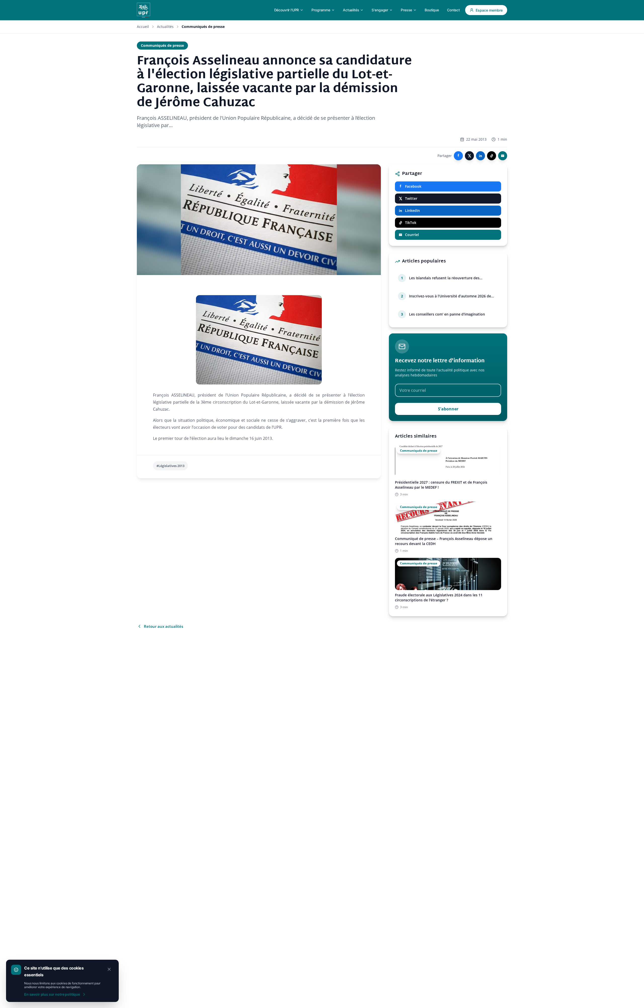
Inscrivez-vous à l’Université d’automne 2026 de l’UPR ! (450, 296)
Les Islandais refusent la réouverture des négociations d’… (444, 278)
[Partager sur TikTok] (491, 155)
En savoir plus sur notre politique (52, 994)
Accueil (143, 26)
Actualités (165, 26)
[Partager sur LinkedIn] (480, 155)
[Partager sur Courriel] (502, 155)
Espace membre (489, 10)
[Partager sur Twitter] (469, 155)
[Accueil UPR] (143, 10)
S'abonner (448, 409)
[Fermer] (109, 969)
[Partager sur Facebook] (458, 155)
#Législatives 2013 (170, 465)
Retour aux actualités (163, 626)
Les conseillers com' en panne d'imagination (447, 314)
